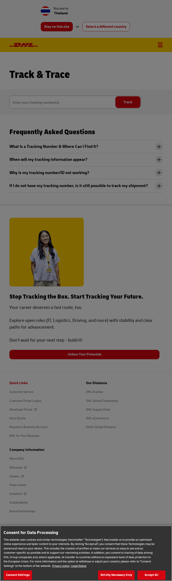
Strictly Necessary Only (116, 575)
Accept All (151, 575)
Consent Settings (18, 575)
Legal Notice (78, 566)
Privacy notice (61, 566)
